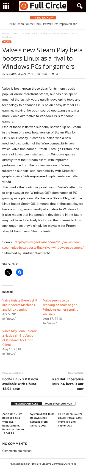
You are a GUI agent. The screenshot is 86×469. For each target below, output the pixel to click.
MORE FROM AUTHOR (58, 403)
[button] (79, 6)
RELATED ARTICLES (26, 403)
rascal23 (10, 74)
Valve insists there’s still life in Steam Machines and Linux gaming (19, 304)
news (7, 42)
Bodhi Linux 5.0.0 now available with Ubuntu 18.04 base (20, 384)
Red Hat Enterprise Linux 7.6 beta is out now (67, 384)
